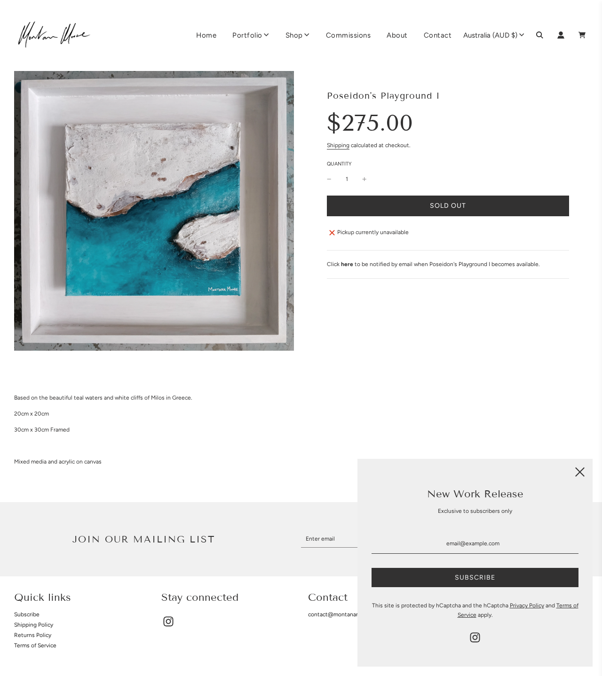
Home (206, 35)
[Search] (539, 35)
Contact (438, 35)
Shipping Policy (33, 624)
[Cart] (583, 35)
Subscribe (27, 614)
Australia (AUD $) (490, 35)
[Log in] (560, 35)
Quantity (339, 164)
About (397, 35)
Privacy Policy (527, 605)
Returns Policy (32, 635)
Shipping (338, 145)
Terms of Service (35, 645)
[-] (329, 179)
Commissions (348, 35)
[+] (364, 179)
